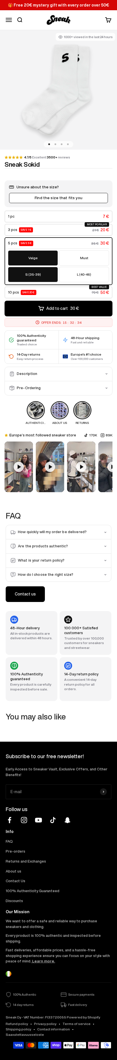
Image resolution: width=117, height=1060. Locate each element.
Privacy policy (45, 1024)
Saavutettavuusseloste (25, 1034)
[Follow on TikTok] (53, 820)
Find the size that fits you (58, 198)
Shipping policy (18, 1029)
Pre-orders (15, 851)
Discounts (14, 901)
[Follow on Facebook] (9, 820)
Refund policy (17, 1024)
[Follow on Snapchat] (67, 820)
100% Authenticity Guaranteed (32, 891)
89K (109, 435)
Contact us (25, 594)
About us (13, 871)
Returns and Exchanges (26, 861)
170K (93, 435)
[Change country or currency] (8, 974)
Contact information (53, 1029)
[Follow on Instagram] (24, 820)
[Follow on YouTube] (38, 820)
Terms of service (76, 1024)
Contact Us (15, 881)
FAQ (9, 841)
